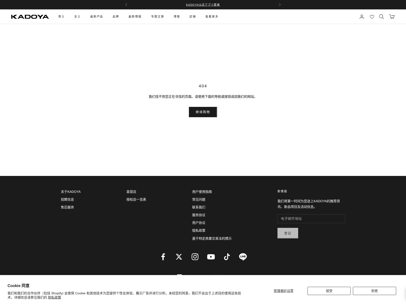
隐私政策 (54, 297)
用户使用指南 (202, 192)
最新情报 (135, 16)
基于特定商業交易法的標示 (212, 238)
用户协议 (198, 223)
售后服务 (67, 207)
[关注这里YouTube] (211, 257)
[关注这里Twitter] (179, 257)
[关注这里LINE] (243, 257)
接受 (329, 291)
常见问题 (198, 199)
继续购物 (203, 112)
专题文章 (157, 16)
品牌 (116, 16)
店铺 (192, 16)
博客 (177, 16)
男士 (61, 16)
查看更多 (212, 16)
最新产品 (96, 16)
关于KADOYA (71, 192)
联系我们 (198, 207)
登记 (288, 233)
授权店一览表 (136, 199)
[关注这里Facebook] (163, 257)
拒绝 (374, 291)
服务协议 (198, 215)
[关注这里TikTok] (227, 257)
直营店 (131, 192)
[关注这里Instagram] (195, 257)
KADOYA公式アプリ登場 (203, 4)
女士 (77, 16)
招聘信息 (67, 199)
